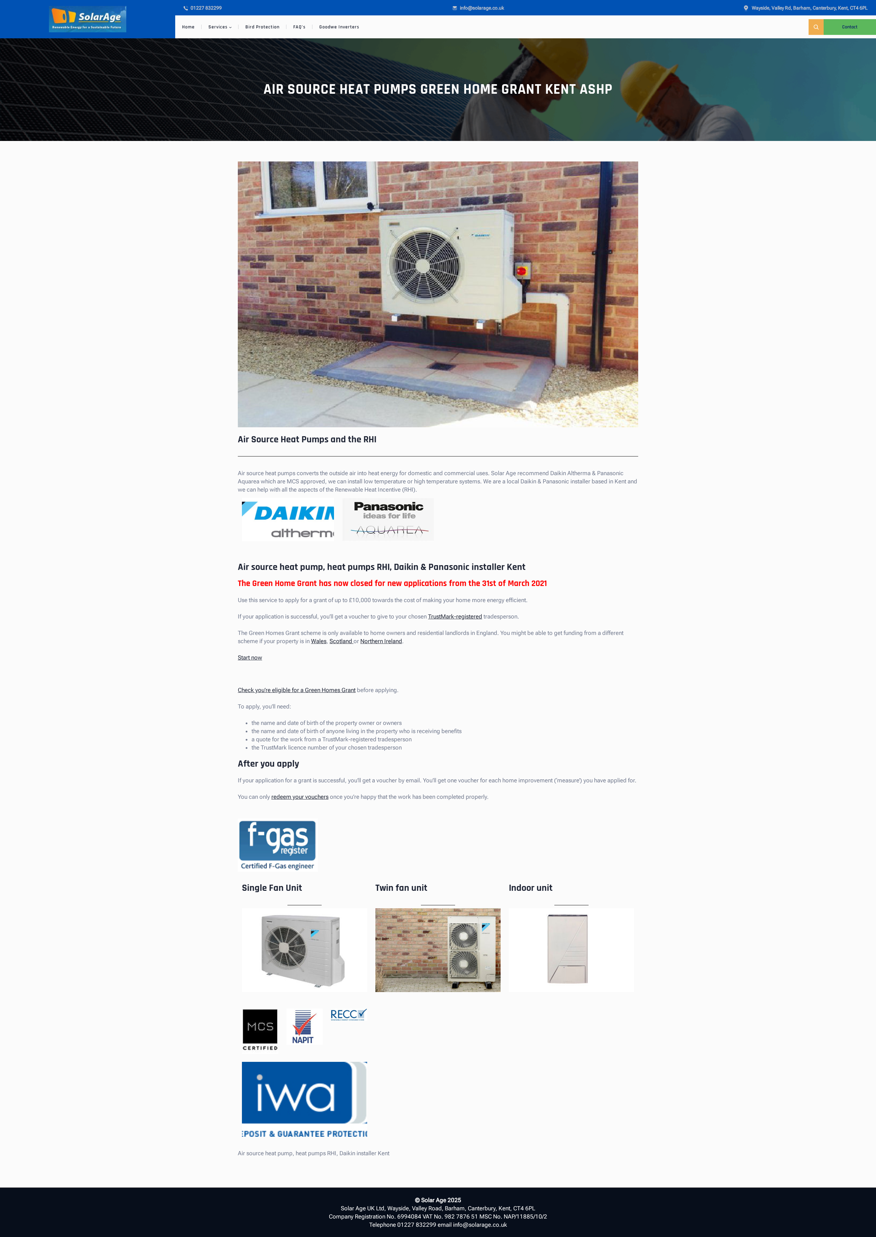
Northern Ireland (381, 641)
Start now (250, 657)
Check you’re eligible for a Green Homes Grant (297, 690)
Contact (850, 27)
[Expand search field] (816, 27)
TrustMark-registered (455, 616)
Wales (318, 641)
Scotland (341, 641)
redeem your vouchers (299, 796)
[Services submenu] (230, 27)
